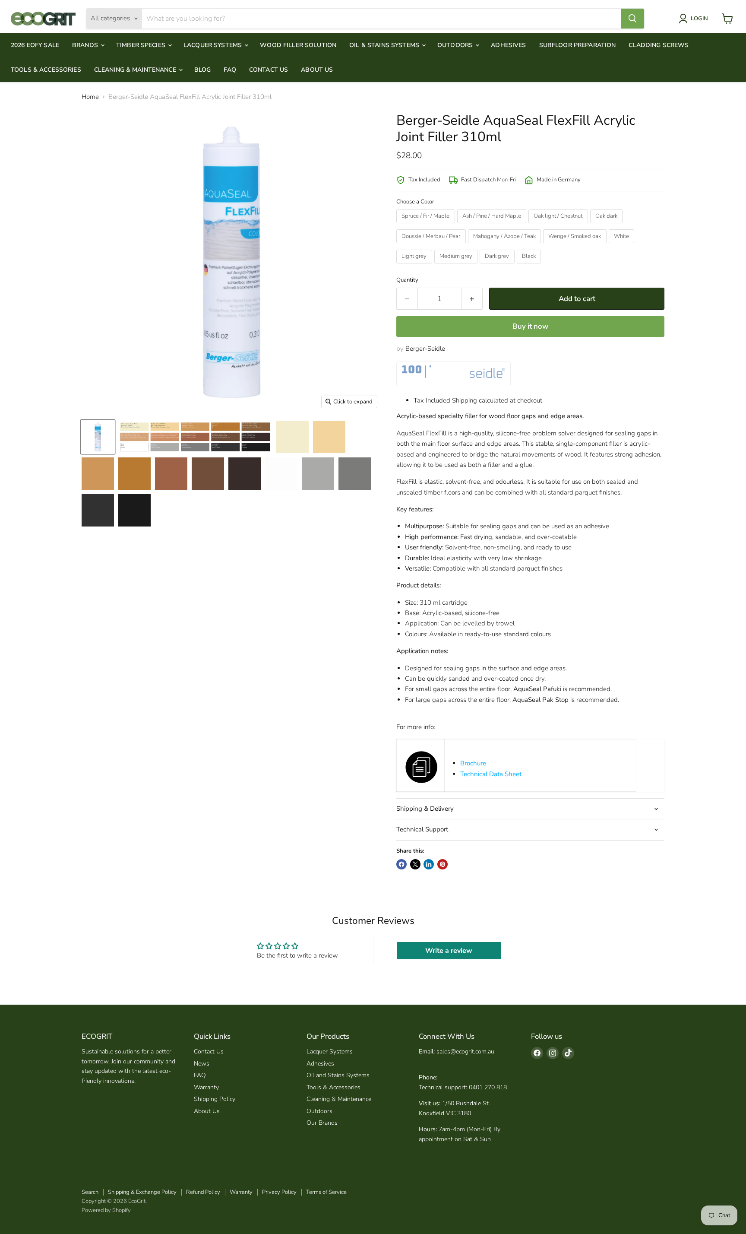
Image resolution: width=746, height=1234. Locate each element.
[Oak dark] (607, 225)
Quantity (407, 280)
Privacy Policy (279, 1192)
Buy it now (530, 326)
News (201, 1064)
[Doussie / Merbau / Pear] (432, 245)
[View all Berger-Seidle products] (453, 374)
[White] (623, 245)
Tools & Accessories (46, 70)
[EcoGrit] (43, 18)
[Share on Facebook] (401, 864)
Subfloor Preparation (577, 45)
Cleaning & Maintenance (136, 70)
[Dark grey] (498, 265)
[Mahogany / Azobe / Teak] (506, 245)
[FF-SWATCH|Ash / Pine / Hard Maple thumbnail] (329, 437)
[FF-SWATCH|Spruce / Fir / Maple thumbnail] (292, 437)
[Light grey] (415, 265)
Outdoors (455, 45)
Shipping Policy (214, 1099)
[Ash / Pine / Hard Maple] (493, 225)
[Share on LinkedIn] (429, 864)
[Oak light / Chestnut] (559, 225)
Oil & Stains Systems (385, 45)
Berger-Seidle (425, 348)
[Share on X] (415, 864)
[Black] (530, 265)
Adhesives (508, 45)
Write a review (448, 950)
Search (90, 1192)
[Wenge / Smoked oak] (576, 245)
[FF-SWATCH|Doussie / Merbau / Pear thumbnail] (171, 474)
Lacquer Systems (213, 45)
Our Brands (322, 1123)
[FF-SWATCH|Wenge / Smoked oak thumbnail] (245, 474)
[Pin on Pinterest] (442, 864)
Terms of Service (326, 1192)
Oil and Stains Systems (338, 1075)
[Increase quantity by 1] (472, 299)
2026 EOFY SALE (35, 45)
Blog (202, 70)
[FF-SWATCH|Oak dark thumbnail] (134, 474)
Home (90, 97)
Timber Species (141, 45)
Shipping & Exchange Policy (142, 1192)
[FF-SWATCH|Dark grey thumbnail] (98, 510)
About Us (317, 70)
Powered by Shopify (106, 1210)
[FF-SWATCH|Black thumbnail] (134, 510)
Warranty (206, 1087)
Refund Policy (203, 1192)
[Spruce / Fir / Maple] (426, 225)
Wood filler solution (298, 45)
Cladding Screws (659, 45)
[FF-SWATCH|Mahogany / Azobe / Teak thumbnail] (208, 474)
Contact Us (268, 70)
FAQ (230, 70)
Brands (86, 45)
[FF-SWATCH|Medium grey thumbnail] (355, 474)
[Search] (632, 19)
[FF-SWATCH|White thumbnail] (281, 474)
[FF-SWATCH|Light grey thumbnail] (318, 474)
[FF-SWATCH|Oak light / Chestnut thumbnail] (98, 474)
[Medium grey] (457, 265)
